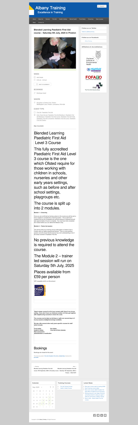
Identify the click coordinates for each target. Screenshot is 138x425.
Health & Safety (63, 19)
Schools (48, 19)
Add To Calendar (44, 84)
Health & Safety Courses (66, 388)
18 (43, 400)
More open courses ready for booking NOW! (95, 386)
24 (40, 404)
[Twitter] (98, 415)
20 (49, 400)
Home (34, 19)
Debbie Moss (62, 356)
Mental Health (73, 19)
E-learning (90, 19)
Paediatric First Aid (47, 112)
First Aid (54, 19)
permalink (36, 357)
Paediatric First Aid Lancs (62, 118)
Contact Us (41, 22)
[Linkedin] (101, 415)
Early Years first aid (42, 115)
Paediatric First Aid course (52, 117)
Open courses (99, 19)
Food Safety (82, 19)
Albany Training (88, 41)
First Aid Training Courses (66, 386)
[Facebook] (94, 415)
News (34, 22)
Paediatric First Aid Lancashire (45, 118)
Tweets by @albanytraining (88, 31)
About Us (40, 19)
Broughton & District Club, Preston (46, 103)
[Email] (105, 415)
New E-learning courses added (92, 388)
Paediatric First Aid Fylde (68, 117)
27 (49, 404)
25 (43, 404)
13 (49, 397)
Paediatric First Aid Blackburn (56, 115)
